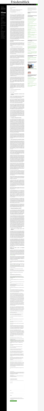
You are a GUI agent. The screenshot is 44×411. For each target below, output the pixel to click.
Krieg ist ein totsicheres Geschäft (31, 21)
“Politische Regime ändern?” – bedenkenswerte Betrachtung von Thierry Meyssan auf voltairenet (16, 376)
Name (11, 390)
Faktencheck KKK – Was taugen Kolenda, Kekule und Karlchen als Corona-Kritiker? (32, 34)
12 (10, 306)
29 (10, 357)
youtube (4, 38)
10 (11, 101)
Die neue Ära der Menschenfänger (31, 17)
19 (10, 323)
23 (10, 338)
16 (11, 144)
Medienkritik (22, 4)
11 (19, 112)
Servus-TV (1, 31)
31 (10, 362)
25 (10, 346)
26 (15, 220)
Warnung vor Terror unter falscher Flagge (31, 20)
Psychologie (25, 4)
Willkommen (12, 4)
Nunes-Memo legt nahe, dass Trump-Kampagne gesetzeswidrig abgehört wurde (32, 48)
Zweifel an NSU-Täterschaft (13, 7)
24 (10, 344)
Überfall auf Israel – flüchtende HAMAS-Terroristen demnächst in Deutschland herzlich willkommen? (32, 33)
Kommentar (11, 382)
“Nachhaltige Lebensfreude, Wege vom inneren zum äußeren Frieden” (3, 8)
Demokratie (16, 4)
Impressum (35, 4)
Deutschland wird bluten (30, 86)
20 (13, 172)
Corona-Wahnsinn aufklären (30, 22)
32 (10, 367)
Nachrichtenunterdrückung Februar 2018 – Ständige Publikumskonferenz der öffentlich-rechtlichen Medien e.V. (32, 47)
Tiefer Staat (19, 4)
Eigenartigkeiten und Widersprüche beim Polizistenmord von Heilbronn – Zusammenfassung (32, 19)
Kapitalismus (28, 4)
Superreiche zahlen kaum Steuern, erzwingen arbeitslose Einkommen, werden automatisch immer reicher (32, 58)
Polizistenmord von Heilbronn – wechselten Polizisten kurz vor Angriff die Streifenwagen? (32, 25)
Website (11, 395)
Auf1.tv (2, 30)
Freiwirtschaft (32, 4)
